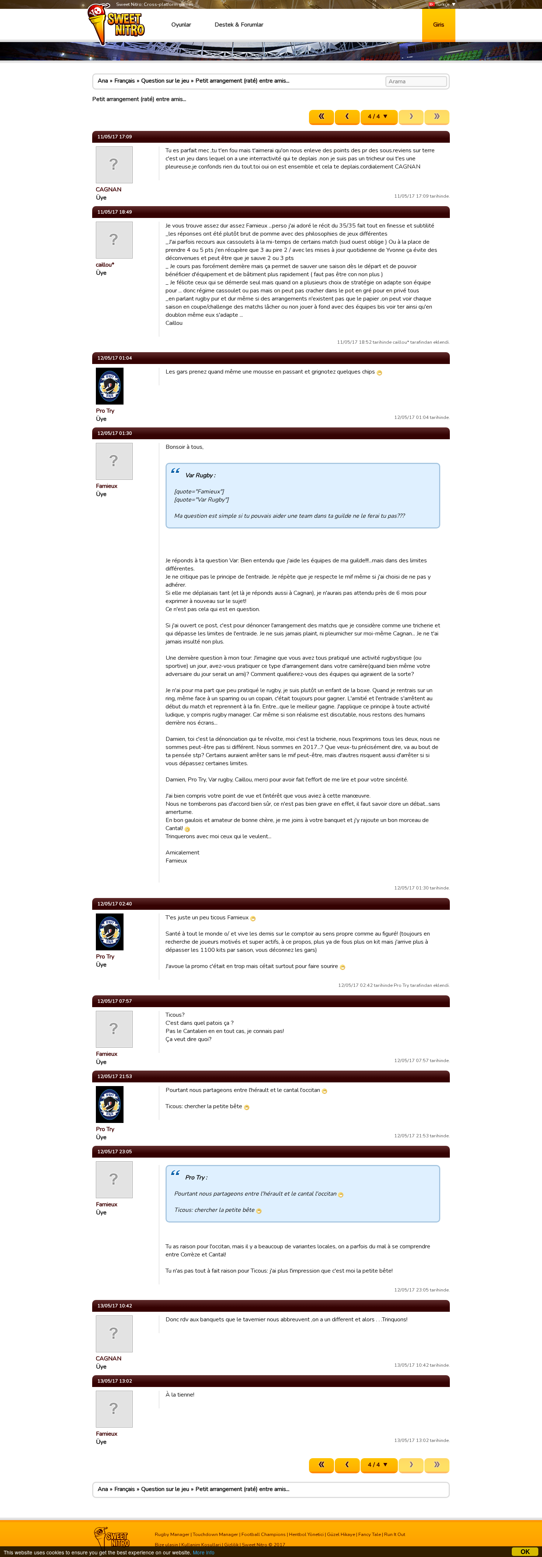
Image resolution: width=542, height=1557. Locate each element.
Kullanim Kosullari (201, 1545)
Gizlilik (231, 1545)
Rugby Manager (172, 1534)
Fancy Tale (369, 1534)
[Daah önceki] (347, 117)
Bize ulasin (166, 1545)
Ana (103, 81)
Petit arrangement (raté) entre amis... (242, 81)
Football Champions (264, 1534)
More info (204, 1552)
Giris (438, 25)
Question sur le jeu (165, 81)
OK (525, 1551)
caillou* (105, 265)
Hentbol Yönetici (306, 1534)
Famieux (106, 486)
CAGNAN (108, 189)
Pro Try (105, 411)
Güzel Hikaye (341, 1534)
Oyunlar (181, 25)
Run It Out (394, 1534)
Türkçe (442, 4)
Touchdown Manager (215, 1534)
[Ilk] (321, 117)
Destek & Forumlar (239, 25)
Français (124, 81)
